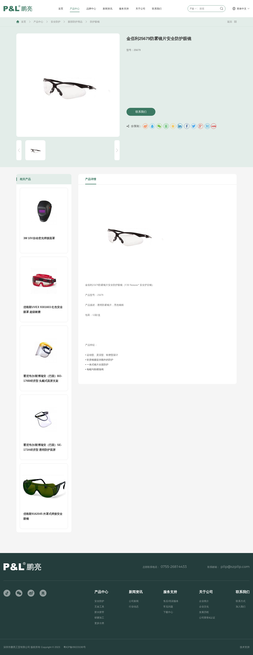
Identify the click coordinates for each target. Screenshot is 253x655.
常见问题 (168, 606)
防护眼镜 (95, 21)
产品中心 (38, 21)
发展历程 (204, 612)
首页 (23, 21)
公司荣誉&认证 (207, 617)
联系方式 (240, 601)
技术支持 (245, 647)
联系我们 (140, 111)
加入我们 (240, 606)
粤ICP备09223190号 (75, 647)
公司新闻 (134, 601)
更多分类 (99, 623)
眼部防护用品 (75, 21)
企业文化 (204, 606)
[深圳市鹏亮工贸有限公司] (17, 8)
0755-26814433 (174, 567)
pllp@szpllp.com (235, 567)
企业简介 (204, 601)
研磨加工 (99, 617)
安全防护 (55, 21)
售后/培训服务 (170, 601)
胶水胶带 (99, 612)
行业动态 (134, 606)
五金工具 (99, 606)
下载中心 (168, 612)
